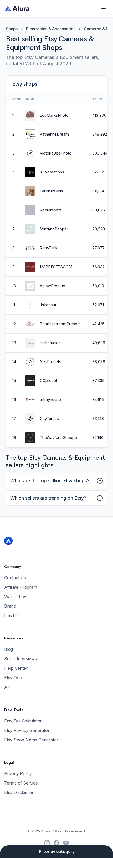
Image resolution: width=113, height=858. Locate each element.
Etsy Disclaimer (19, 792)
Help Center (16, 668)
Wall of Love (16, 596)
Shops (12, 28)
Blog (8, 649)
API (7, 687)
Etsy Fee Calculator (23, 720)
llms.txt (11, 615)
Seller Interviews (20, 658)
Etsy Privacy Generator (27, 730)
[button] (104, 8)
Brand (10, 606)
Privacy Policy (18, 773)
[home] (15, 8)
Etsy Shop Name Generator (31, 739)
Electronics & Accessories (50, 28)
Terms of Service (21, 783)
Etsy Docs (14, 677)
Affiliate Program (20, 587)
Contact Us (15, 577)
